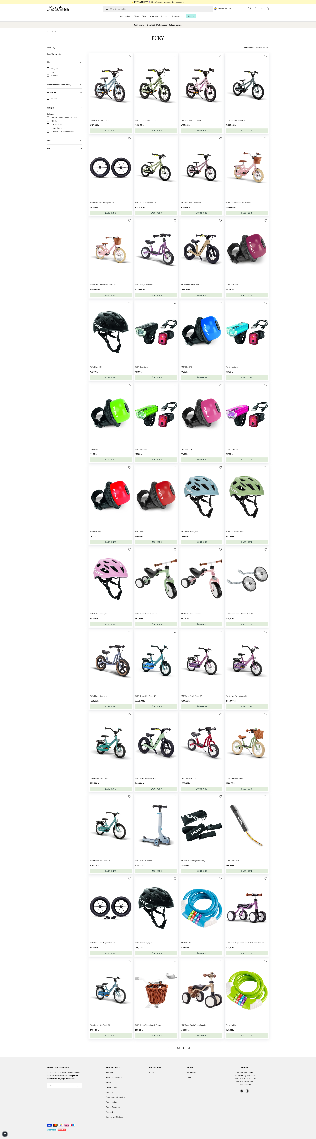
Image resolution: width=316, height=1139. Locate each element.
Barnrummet (177, 16)
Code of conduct (113, 1107)
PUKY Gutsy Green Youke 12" (100, 778)
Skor (144, 16)
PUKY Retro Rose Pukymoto (191, 614)
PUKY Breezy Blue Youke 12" (145, 696)
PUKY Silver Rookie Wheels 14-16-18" (239, 614)
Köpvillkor (110, 1092)
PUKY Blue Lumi (232, 367)
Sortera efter (249, 48)
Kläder (136, 16)
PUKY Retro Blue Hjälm (189, 531)
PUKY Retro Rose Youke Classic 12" (239, 202)
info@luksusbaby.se (244, 1081)
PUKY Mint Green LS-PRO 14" (146, 120)
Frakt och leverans (114, 1077)
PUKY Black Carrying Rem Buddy (193, 860)
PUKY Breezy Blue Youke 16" (100, 1025)
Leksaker (165, 16)
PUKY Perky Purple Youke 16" (191, 696)
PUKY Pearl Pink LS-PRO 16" (191, 202)
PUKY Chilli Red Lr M (188, 778)
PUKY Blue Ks (186, 943)
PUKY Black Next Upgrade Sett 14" (102, 943)
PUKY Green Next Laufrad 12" (146, 778)
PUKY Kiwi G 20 (95, 449)
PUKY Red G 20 (141, 531)
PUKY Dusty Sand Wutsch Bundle (193, 1025)
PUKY (54, 31)
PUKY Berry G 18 (232, 285)
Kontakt (109, 1072)
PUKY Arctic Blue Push (143, 860)
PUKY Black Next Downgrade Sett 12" (103, 202)
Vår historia (191, 1072)
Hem (48, 31)
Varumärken (125, 16)
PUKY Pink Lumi (232, 449)
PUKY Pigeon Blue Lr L (98, 696)
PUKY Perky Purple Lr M (144, 285)
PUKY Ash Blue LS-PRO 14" (100, 120)
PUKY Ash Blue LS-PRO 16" (236, 120)
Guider (151, 1072)
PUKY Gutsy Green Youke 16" (100, 860)
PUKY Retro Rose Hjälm (98, 614)
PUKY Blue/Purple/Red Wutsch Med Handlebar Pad (245, 943)
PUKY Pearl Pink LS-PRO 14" (191, 120)
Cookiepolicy (111, 1102)
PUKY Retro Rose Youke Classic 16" (103, 285)
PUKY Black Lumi (141, 367)
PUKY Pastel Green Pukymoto (146, 614)
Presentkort (111, 1112)
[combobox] (158, 9)
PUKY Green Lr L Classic (235, 778)
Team (189, 1077)
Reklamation (111, 1087)
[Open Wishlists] (261, 8)
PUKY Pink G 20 (186, 449)
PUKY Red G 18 (95, 531)
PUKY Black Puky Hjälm (143, 943)
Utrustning (153, 16)
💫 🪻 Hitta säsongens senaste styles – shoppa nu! (158, 2)
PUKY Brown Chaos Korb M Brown (148, 1025)
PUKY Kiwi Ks (231, 1025)
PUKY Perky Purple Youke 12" (236, 696)
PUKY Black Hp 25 (232, 860)
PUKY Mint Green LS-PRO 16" (146, 202)
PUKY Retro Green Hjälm (235, 531)
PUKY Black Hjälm (96, 367)
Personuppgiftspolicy (115, 1097)
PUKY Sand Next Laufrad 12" (191, 285)
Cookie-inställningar (115, 1117)
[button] (267, 9)
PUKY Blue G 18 (186, 367)
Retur (108, 1082)
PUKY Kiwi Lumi (141, 449)
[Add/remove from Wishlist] (129, 56)
